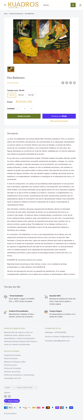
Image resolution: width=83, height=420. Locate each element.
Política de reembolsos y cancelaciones (19, 375)
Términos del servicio (12, 372)
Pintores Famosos (11, 358)
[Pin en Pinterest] (66, 82)
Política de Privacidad (12, 368)
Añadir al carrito (24, 116)
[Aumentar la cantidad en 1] (31, 109)
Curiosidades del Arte (12, 378)
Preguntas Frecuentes (12, 355)
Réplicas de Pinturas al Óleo (14, 362)
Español (7, 387)
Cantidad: (11, 109)
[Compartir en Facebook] (62, 82)
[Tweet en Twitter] (70, 82)
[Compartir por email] (74, 82)
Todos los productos (16, 13)
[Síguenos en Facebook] (5, 396)
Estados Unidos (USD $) (25, 387)
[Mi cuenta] (80, 5)
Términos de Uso (10, 365)
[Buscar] (73, 5)
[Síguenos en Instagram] (9, 396)
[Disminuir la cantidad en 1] (18, 109)
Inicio (5, 13)
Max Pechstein (13, 83)
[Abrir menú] (5, 5)
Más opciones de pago (59, 121)
